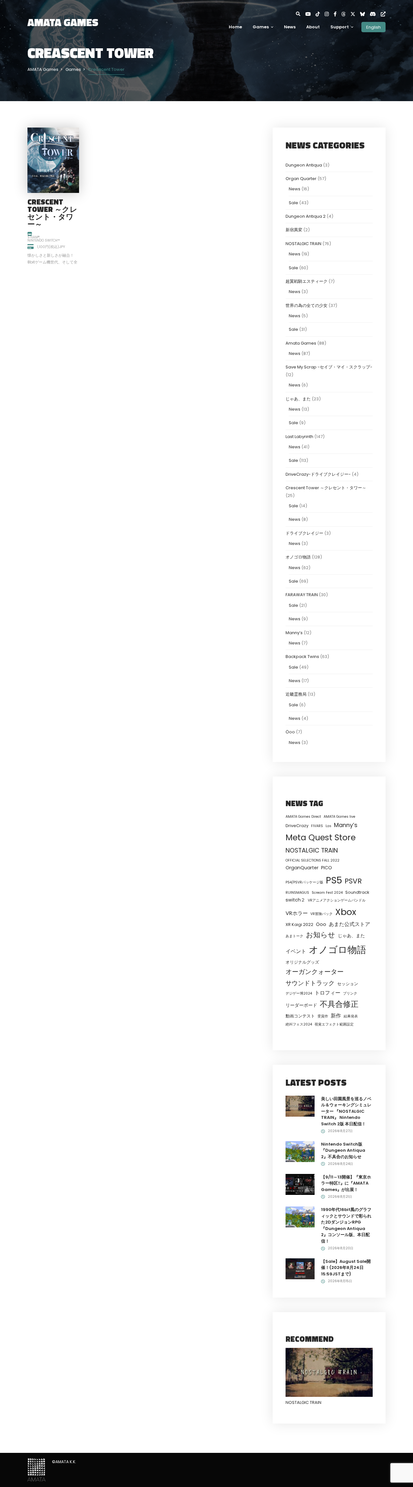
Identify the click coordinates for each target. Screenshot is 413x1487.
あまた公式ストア (349, 924)
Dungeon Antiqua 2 (306, 216)
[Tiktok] (320, 14)
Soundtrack (357, 892)
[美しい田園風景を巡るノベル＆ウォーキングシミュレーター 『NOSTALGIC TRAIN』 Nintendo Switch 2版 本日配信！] (300, 1106)
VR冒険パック (321, 913)
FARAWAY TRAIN (302, 595)
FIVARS (317, 826)
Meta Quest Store (321, 837)
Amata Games (301, 343)
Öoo (290, 732)
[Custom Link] (383, 14)
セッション (347, 984)
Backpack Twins (302, 656)
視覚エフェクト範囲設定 (334, 1024)
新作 (336, 1015)
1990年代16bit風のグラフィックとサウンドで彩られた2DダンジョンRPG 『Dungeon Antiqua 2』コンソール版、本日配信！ (346, 1225)
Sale (293, 203)
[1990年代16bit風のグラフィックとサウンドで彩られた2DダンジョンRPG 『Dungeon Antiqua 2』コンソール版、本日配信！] (300, 1217)
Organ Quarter (301, 179)
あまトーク (294, 936)
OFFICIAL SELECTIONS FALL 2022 (312, 860)
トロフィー (327, 992)
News (290, 27)
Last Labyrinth (299, 437)
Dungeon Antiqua (304, 165)
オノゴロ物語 (298, 557)
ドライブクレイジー (304, 533)
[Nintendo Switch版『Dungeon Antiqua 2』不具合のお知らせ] (300, 1151)
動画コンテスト (300, 1016)
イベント (296, 951)
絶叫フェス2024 (299, 1024)
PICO (326, 867)
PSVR (353, 881)
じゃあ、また (298, 399)
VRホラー (297, 913)
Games (261, 27)
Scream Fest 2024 (327, 892)
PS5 (334, 880)
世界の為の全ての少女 (306, 305)
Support (339, 27)
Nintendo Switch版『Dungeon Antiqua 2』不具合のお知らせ (343, 1150)
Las (328, 826)
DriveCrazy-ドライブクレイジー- (318, 474)
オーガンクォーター (315, 971)
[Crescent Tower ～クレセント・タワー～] (53, 160)
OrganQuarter (302, 867)
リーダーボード (301, 1005)
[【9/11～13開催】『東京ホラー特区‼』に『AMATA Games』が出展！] (300, 1184)
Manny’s (294, 633)
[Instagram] (329, 14)
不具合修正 (339, 1004)
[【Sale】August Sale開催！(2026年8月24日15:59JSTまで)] (300, 1268)
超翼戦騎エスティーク (306, 281)
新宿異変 (294, 230)
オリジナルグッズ (302, 962)
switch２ (295, 900)
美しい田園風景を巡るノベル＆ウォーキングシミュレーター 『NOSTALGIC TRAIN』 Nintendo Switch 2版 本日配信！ (346, 1111)
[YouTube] (310, 14)
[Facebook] (337, 14)
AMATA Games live (339, 816)
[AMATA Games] (36, 1469)
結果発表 (351, 1016)
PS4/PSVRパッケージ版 (304, 882)
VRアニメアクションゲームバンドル (337, 900)
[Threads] (345, 14)
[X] (355, 14)
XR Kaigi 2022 (299, 924)
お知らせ (320, 935)
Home (235, 27)
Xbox (345, 912)
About (313, 27)
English (373, 27)
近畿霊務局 (296, 694)
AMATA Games (62, 22)
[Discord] (375, 14)
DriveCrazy (297, 825)
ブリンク (350, 993)
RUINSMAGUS (297, 892)
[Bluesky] (365, 14)
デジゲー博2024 (299, 993)
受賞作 (322, 1016)
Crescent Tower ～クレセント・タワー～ (52, 213)
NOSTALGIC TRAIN (303, 244)
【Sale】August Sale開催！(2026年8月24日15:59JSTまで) (346, 1267)
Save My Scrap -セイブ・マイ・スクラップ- (329, 367)
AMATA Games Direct (303, 816)
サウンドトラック (310, 983)
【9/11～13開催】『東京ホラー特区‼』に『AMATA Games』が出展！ (346, 1183)
